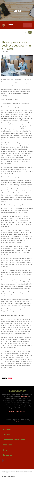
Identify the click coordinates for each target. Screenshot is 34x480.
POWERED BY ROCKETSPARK (8, 476)
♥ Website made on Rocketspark (23, 471)
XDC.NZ (17, 421)
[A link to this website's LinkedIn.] (3, 460)
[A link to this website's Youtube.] (7, 460)
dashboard (12, 471)
